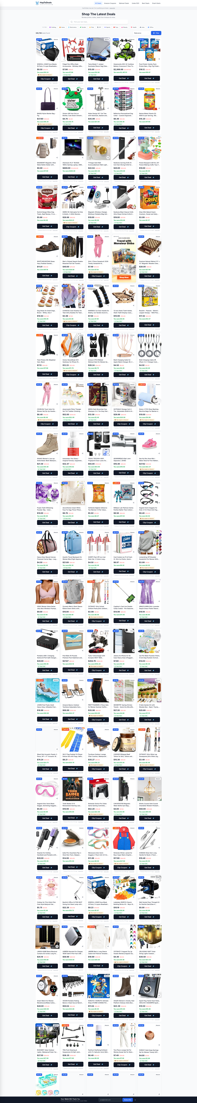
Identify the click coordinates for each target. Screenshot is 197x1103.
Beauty (125, 27)
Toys (116, 27)
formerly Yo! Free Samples (45, 4)
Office (151, 27)
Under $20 (135, 3)
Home (63, 27)
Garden (84, 27)
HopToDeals (46, 2)
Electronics (73, 27)
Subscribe (127, 1100)
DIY (100, 27)
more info (112, 8)
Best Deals (145, 3)
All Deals (98, 3)
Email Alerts (156, 3)
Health (134, 27)
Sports (108, 27)
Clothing (53, 27)
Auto (143, 27)
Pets (92, 27)
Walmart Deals (124, 3)
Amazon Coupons (110, 3)
